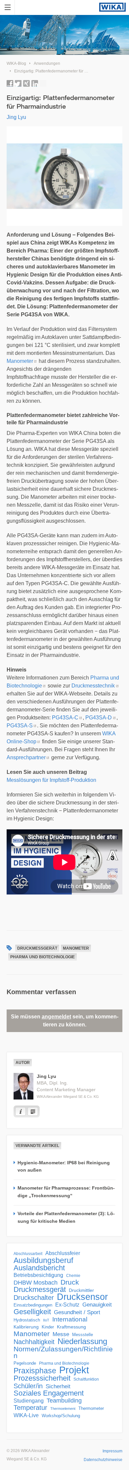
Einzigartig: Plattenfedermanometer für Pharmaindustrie (64, 71)
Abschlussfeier (62, 1253)
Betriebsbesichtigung (38, 1275)
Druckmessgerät (37, 948)
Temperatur (30, 1407)
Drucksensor (82, 1297)
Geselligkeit (32, 1312)
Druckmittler (81, 1290)
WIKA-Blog (16, 63)
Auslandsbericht (39, 1268)
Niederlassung (82, 1341)
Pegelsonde (25, 1363)
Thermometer (91, 1408)
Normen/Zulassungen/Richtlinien (63, 1352)
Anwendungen (47, 63)
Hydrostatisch (27, 1319)
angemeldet (56, 1016)
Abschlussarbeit (28, 1253)
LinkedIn (34, 83)
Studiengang (29, 1401)
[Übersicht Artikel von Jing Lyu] (32, 1111)
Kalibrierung (26, 1326)
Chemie (73, 1275)
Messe (61, 1334)
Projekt (74, 1370)
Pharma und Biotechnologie (42, 957)
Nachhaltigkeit (34, 1341)
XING (26, 83)
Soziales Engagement (49, 1393)
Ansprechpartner (26, 757)
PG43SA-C (65, 717)
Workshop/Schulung (61, 1415)
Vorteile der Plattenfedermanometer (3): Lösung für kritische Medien (66, 1217)
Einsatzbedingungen (33, 1305)
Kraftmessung (71, 1326)
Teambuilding (64, 1400)
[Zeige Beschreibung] (20, 1111)
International (69, 1319)
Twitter (18, 83)
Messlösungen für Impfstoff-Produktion (52, 780)
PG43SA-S (20, 725)
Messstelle (82, 1334)
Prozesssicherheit (42, 1378)
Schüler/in (28, 1386)
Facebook (10, 83)
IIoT (46, 1320)
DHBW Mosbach (36, 1282)
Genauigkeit (97, 1305)
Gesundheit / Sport (77, 1312)
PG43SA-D (98, 717)
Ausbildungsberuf (43, 1260)
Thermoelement (62, 1409)
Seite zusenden (43, 83)
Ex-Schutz (67, 1305)
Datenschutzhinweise (103, 1459)
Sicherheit (58, 1386)
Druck (70, 1282)
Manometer (20, 361)
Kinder (48, 1326)
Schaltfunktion (86, 1379)
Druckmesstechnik (93, 685)
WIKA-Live (26, 1415)
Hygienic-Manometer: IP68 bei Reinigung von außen (64, 1166)
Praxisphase (35, 1370)
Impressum (112, 1451)
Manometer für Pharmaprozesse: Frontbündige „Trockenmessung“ (66, 1191)
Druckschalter (34, 1297)
